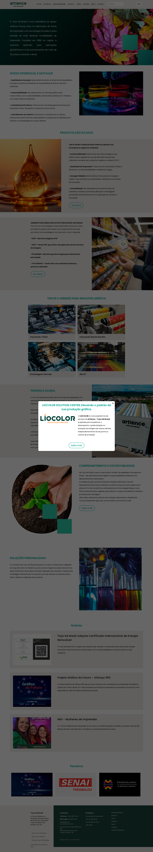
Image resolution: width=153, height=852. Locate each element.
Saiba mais (76, 445)
